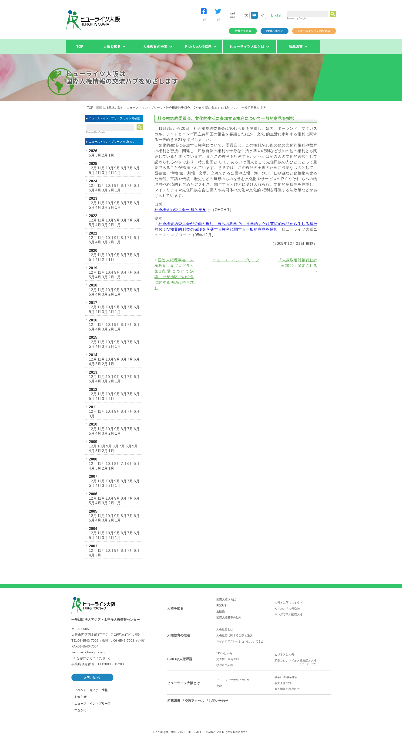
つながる (80, 710)
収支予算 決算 (283, 683)
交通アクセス (242, 31)
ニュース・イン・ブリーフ (145, 107)
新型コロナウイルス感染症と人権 (297, 662)
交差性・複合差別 (227, 659)
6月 (137, 168)
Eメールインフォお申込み (314, 31)
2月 (105, 155)
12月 (93, 168)
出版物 (220, 611)
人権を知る (175, 608)
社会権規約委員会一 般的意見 (180, 210)
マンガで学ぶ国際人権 (288, 614)
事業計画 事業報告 (286, 677)
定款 (219, 686)
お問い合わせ (274, 31)
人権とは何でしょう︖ (288, 602)
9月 (117, 168)
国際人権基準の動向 (110, 107)
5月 (92, 155)
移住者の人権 (224, 665)
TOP (80, 46)
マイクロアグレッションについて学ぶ (240, 641)
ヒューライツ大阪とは (183, 683)
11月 (101, 168)
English (276, 15)
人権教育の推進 (178, 635)
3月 (98, 155)
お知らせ (80, 697)
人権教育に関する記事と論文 (234, 635)
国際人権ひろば (226, 599)
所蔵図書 (173, 700)
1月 (111, 155)
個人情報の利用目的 (287, 689)
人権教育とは (224, 629)
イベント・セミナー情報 (91, 690)
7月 (130, 168)
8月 (124, 168)
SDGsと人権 (224, 653)
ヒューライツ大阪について (233, 680)
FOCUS (221, 605)
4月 (98, 173)
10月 (110, 168)
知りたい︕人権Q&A (287, 608)
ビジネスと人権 (284, 654)
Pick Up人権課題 (179, 659)
